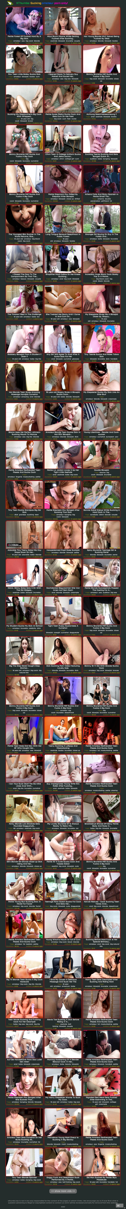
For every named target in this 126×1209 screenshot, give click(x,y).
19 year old (94, 1182)
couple (77, 41)
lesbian (29, 944)
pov (116, 436)
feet (69, 118)
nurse (73, 118)
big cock (29, 41)
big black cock (102, 279)
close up (70, 198)
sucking (30, 514)
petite (37, 476)
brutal (30, 121)
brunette (69, 41)
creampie (112, 399)
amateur (17, 41)
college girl (69, 158)
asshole (53, 41)
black (100, 281)
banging (106, 158)
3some (102, 472)
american (66, 986)
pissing (114, 790)
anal (93, 116)
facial (38, 906)
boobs (115, 41)
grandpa (22, 514)
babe (100, 158)
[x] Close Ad (119, 1205)
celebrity (32, 628)
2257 (63, 1206)
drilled (77, 198)
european (110, 436)
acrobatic (94, 514)
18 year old (25, 118)
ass (23, 41)
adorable (25, 554)
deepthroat (69, 712)
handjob (113, 359)
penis (115, 554)
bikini (101, 514)
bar (38, 316)
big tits (38, 359)
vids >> (63, 1191)
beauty (23, 279)
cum (38, 76)
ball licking (67, 1182)
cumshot (34, 161)
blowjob (61, 41)
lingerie (19, 476)
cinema (101, 198)
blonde (37, 41)
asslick (55, 866)
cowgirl (57, 632)
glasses (75, 359)
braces (116, 670)
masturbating (29, 476)
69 (14, 828)
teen (37, 514)
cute (77, 866)
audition (93, 158)
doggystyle (74, 632)
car (77, 828)
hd (111, 201)
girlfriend (105, 201)
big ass (67, 78)
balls (100, 238)
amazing (25, 396)
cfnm (61, 158)
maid (63, 1144)
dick (108, 359)
